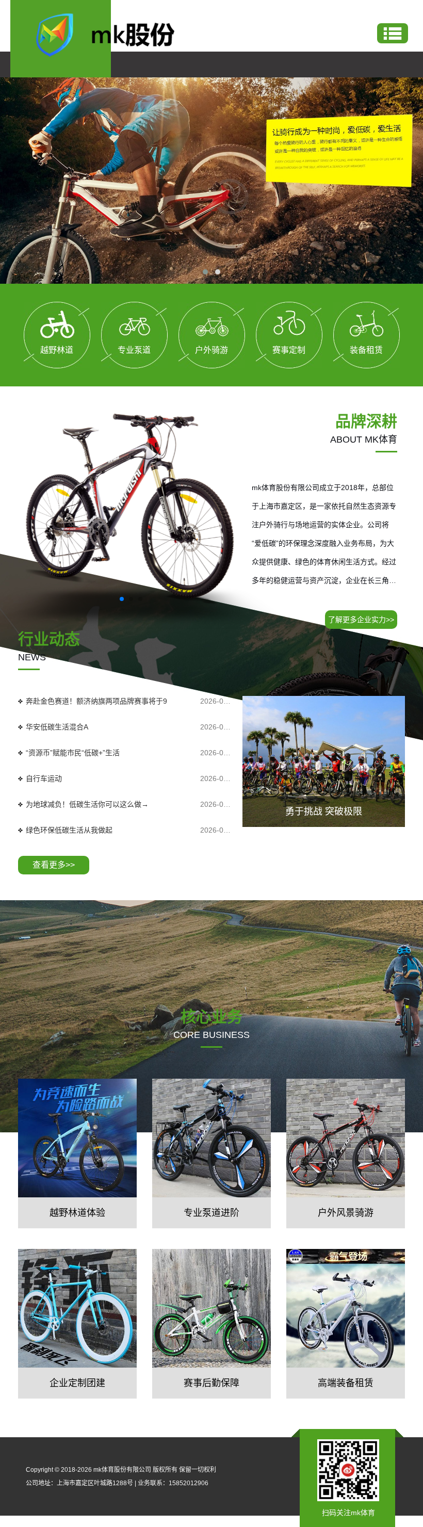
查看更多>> (53, 864)
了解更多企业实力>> (361, 619)
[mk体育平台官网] (114, 34)
